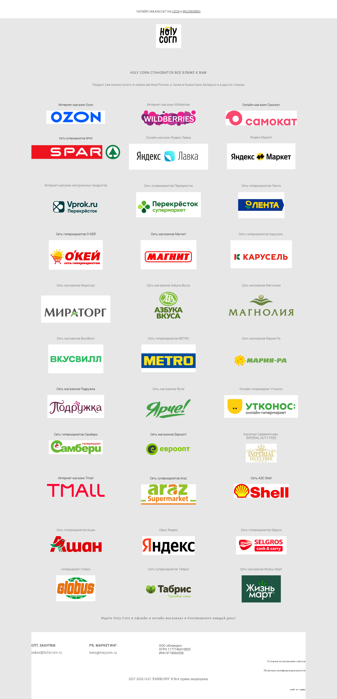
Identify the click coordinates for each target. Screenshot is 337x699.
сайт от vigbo (298, 690)
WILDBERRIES (191, 11)
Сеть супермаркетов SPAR (75, 138)
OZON (176, 11)
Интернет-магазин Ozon (76, 105)
